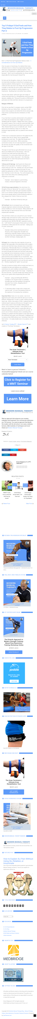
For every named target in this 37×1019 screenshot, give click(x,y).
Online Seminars (7, 935)
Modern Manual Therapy (9, 931)
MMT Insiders (20, 1)
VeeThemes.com (7, 1015)
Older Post (29, 503)
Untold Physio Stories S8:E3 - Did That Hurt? (17, 494)
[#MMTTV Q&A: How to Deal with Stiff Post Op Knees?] (7, 486)
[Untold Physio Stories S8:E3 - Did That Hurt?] (17, 486)
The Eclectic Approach (26, 441)
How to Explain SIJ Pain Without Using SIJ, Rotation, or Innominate (18, 861)
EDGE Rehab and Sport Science (11, 933)
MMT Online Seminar (11, 1)
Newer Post (6, 503)
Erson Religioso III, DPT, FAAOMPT (14, 33)
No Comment (25, 33)
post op (18, 441)
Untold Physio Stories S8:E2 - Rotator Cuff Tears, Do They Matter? (28, 495)
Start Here (3, 1)
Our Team (3, 5)
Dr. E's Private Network (8, 927)
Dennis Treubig (12, 441)
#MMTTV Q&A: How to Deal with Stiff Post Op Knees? (7, 495)
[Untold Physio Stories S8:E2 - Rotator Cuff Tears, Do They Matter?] (28, 486)
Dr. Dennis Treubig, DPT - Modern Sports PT (16, 324)
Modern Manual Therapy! (15, 428)
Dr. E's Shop (6, 929)
